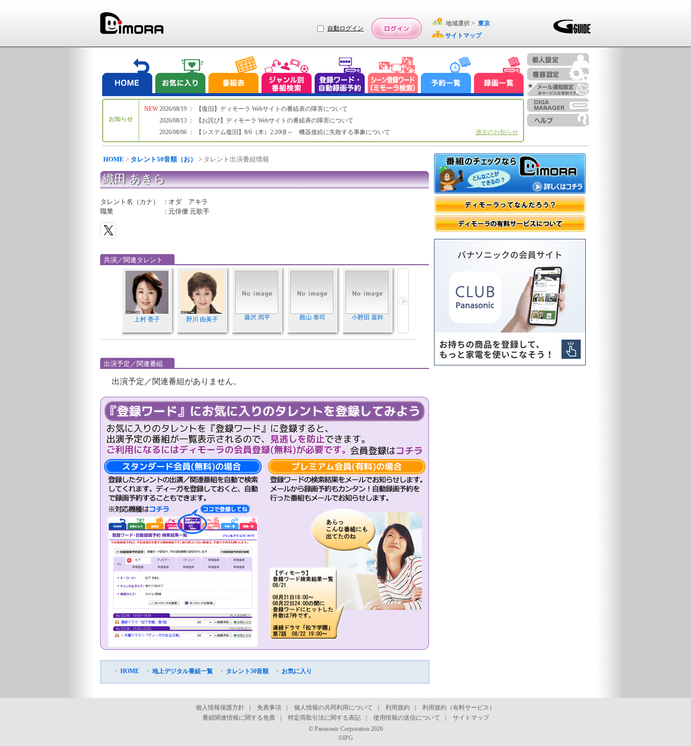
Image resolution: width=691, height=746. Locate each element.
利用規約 (397, 707)
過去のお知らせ (497, 132)
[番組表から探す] (233, 76)
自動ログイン (345, 28)
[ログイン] (396, 28)
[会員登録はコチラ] (386, 450)
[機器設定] (558, 74)
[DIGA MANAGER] (558, 105)
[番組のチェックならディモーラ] (510, 174)
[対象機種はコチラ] (138, 509)
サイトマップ (471, 717)
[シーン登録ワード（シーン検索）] (393, 76)
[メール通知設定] (558, 89)
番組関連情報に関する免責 (238, 717)
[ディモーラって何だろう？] (510, 205)
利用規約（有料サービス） (458, 707)
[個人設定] (558, 59)
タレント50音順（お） (164, 159)
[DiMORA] (131, 26)
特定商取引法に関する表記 (324, 717)
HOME (113, 159)
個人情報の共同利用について (333, 707)
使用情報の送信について (406, 717)
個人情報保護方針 (220, 707)
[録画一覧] (498, 76)
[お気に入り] (179, 76)
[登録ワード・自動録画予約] (340, 76)
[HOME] (127, 76)
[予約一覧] (446, 76)
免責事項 (269, 707)
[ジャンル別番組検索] (286, 76)
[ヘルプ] (558, 120)
